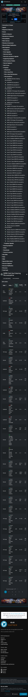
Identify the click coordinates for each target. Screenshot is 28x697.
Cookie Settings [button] (4, 644)
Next (16, 19)
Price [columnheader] (16, 284)
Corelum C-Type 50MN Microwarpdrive (15, 161)
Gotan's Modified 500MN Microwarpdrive (16, 207)
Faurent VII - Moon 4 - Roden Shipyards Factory (11, 292)
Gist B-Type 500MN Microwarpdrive (15, 186)
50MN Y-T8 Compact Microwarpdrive (15, 120)
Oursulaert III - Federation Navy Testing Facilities (11, 323)
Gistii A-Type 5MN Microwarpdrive (14, 193)
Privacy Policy (7, 691)
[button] (5, 1)
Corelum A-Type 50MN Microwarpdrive (15, 156)
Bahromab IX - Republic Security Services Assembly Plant (11, 453)
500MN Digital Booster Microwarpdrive (15, 95)
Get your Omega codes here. (17, 613)
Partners (3, 638)
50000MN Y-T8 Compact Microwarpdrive (16, 91)
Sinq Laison (4, 292)
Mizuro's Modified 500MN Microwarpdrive (16, 212)
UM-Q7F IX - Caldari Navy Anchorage (11, 420)
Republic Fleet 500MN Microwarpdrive (15, 216)
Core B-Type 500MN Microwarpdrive (15, 143)
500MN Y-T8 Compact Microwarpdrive (15, 106)
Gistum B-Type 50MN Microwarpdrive (15, 202)
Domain (4, 360)
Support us (3, 639)
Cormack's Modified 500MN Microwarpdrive (16, 163)
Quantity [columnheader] (21, 284)
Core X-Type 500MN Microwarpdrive (15, 147)
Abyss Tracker (4, 649)
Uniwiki (2, 659)
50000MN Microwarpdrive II (13, 84)
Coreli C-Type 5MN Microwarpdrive (14, 154)
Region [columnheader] (4, 285)
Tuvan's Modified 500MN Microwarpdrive (16, 241)
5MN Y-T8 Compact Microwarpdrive (14, 134)
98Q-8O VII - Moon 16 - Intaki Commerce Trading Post (11, 409)
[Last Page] (15, 594)
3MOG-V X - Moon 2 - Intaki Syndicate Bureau (11, 390)
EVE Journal (3, 651)
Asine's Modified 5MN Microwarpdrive (15, 136)
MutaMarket (3, 661)
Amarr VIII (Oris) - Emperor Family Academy (11, 360)
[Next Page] (12, 594)
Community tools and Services (7, 664)
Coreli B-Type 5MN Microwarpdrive (14, 152)
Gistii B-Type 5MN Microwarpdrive (14, 195)
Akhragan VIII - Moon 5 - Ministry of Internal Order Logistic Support (11, 440)
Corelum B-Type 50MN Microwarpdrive (15, 159)
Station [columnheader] (10, 285)
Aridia (4, 333)
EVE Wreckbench (4, 652)
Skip (12, 19)
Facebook (4, 669)
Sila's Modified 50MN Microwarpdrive (15, 236)
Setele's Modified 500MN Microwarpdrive (16, 223)
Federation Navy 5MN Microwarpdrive (15, 179)
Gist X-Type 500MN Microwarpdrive (14, 191)
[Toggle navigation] (25, 2)
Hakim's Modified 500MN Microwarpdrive (16, 209)
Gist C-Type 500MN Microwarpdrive (14, 189)
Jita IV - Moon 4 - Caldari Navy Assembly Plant (11, 519)
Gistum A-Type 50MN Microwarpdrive (15, 200)
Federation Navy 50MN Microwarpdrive (15, 177)
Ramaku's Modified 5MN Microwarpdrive (16, 214)
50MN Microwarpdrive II (12, 115)
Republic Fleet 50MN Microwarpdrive (15, 218)
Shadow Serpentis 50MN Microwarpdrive (16, 232)
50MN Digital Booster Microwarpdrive (15, 111)
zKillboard (3, 657)
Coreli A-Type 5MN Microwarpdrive (14, 150)
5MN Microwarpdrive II (12, 129)
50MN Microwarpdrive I (12, 113)
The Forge (5, 311)
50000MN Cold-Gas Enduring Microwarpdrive (12, 79)
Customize (15, 694)
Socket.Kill (3, 662)
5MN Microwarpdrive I (12, 127)
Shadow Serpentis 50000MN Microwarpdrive (12, 226)
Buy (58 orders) (16, 278)
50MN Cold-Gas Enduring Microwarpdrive (16, 108)
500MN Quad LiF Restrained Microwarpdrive (12, 103)
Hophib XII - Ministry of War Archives (11, 333)
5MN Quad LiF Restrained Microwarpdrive (16, 131)
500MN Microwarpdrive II (12, 100)
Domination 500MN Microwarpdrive (15, 168)
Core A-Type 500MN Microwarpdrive (15, 140)
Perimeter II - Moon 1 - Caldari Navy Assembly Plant (11, 311)
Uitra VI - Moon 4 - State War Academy (11, 352)
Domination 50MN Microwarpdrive (14, 170)
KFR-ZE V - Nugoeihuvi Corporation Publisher (11, 301)
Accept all (24, 694)
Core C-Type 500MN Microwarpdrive (15, 145)
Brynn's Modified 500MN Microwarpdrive (16, 138)
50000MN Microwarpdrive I (13, 82)
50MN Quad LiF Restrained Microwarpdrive (16, 117)
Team (2, 641)
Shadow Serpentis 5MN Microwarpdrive (15, 234)
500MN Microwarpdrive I (12, 97)
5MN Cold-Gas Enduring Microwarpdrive (15, 122)
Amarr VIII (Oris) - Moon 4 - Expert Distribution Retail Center (11, 379)
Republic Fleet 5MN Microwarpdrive (15, 221)
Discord (4, 671)
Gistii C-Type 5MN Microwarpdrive (14, 198)
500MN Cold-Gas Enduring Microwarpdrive (16, 93)
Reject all (7, 694)
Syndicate (5, 300)
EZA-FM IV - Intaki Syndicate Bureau (11, 369)
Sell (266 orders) (7, 278)
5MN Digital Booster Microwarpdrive (15, 124)
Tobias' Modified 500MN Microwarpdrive (15, 238)
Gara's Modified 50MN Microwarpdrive (15, 182)
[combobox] (6, 21)
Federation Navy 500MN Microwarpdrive (16, 175)
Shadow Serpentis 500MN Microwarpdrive (16, 229)
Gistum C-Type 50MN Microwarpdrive (15, 205)
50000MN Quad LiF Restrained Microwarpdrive (12, 88)
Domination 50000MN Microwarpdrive (15, 166)
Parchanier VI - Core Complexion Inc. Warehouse (11, 343)
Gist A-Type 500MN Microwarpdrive (14, 184)
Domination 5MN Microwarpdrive (14, 172)
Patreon (4, 672)
